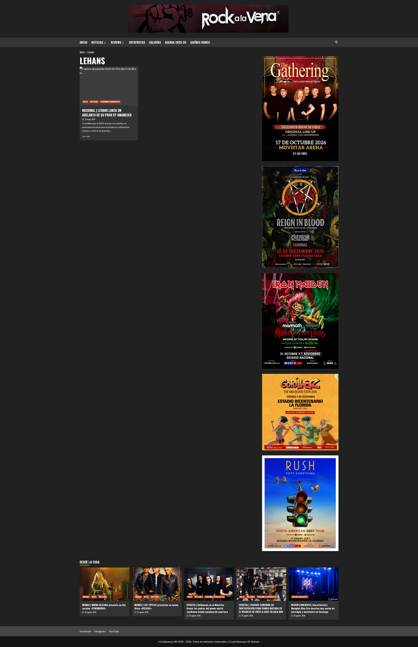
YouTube (114, 631)
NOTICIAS (97, 42)
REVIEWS (116, 42)
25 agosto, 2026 (90, 612)
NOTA (85, 101)
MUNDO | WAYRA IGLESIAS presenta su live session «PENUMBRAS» (104, 606)
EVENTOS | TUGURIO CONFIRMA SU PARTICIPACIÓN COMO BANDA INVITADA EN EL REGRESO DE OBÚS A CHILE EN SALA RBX (261, 608)
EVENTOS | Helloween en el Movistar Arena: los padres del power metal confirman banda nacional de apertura (207, 608)
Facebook (85, 631)
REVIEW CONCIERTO (299, 597)
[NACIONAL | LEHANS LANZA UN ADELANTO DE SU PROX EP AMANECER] (109, 86)
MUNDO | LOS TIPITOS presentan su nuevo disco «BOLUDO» (156, 606)
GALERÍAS (155, 42)
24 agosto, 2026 (299, 615)
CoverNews (235, 641)
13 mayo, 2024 (90, 119)
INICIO (83, 42)
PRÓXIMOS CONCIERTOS (110, 101)
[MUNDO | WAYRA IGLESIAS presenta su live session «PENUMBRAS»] (104, 584)
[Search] (336, 42)
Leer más (86, 136)
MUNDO (86, 597)
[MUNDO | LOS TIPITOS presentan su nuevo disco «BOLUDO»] (157, 584)
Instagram (100, 631)
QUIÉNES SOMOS (200, 42)
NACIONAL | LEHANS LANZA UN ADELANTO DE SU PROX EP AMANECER (107, 112)
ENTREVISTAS (137, 42)
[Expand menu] (105, 42)
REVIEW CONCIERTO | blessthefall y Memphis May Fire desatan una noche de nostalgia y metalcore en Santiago (313, 608)
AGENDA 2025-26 (175, 42)
